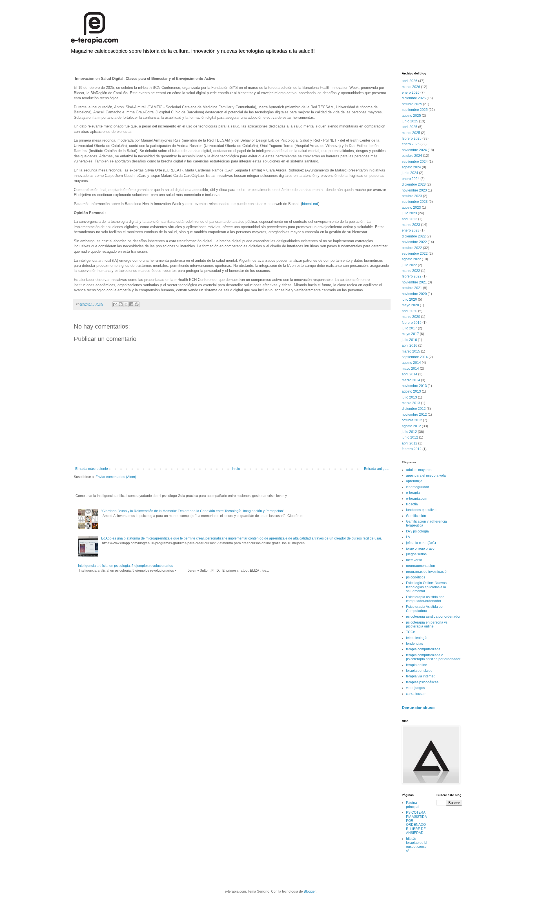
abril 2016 (409, 345)
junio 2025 (410, 121)
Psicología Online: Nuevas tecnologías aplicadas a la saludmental (426, 587)
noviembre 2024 (414, 150)
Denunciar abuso (418, 707)
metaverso (414, 560)
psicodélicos (415, 577)
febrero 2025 (412, 138)
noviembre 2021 (414, 282)
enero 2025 (411, 144)
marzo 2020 (411, 317)
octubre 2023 (412, 196)
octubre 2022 (412, 248)
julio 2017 (409, 328)
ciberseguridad (417, 487)
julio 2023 (409, 213)
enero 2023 (411, 230)
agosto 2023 (411, 208)
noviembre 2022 (414, 242)
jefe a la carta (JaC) (421, 543)
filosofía (412, 504)
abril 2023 (409, 219)
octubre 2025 (412, 104)
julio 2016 (409, 340)
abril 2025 (409, 127)
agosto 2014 (411, 363)
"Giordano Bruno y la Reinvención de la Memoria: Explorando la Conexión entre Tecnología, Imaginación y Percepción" (192, 511)
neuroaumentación (420, 566)
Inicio (236, 469)
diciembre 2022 (414, 236)
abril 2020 (409, 311)
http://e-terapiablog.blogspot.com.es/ (416, 845)
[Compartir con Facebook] (131, 304)
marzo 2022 (411, 271)
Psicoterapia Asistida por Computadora (425, 609)
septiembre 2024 (415, 162)
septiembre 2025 (415, 110)
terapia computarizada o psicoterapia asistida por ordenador (433, 657)
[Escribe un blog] (120, 304)
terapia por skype (419, 671)
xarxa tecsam (416, 694)
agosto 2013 (411, 391)
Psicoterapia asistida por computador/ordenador (425, 599)
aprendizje (414, 481)
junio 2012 (410, 437)
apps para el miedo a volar (426, 475)
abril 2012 (409, 443)
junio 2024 (410, 173)
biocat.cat (310, 204)
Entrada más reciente (91, 469)
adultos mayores (418, 470)
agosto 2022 (411, 259)
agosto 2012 (411, 426)
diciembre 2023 (414, 184)
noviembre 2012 (414, 415)
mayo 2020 (410, 305)
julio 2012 (409, 432)
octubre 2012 (412, 420)
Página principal (412, 805)
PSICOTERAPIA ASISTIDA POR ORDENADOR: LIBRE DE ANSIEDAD (416, 823)
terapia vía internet (420, 676)
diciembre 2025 (414, 98)
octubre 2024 (412, 156)
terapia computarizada (423, 649)
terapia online (416, 665)
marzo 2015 (411, 351)
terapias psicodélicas (422, 682)
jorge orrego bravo (420, 549)
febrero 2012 (412, 449)
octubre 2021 (412, 288)
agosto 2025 (411, 116)
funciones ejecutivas (421, 510)
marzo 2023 (411, 225)
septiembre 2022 (415, 254)
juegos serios (416, 554)
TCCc (410, 632)
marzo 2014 (411, 380)
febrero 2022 (412, 276)
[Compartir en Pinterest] (136, 304)
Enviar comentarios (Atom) (116, 477)
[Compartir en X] (126, 304)
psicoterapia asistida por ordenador (433, 616)
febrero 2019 (412, 323)
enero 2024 (411, 179)
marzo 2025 (411, 133)
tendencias (414, 644)
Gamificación (416, 516)
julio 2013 (409, 397)
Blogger (310, 891)
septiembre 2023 (415, 202)
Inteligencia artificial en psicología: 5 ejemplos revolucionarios (125, 566)
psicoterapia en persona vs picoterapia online (426, 624)
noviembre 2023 (414, 190)
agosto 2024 (411, 167)
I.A (408, 537)
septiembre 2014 (415, 357)
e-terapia (413, 493)
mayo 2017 (410, 334)
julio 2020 (409, 299)
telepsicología (416, 638)
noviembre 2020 (414, 294)
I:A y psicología (417, 531)
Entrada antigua (376, 469)
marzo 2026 (411, 87)
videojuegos (415, 688)
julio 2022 (409, 265)
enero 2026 (411, 92)
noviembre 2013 (414, 386)
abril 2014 (409, 374)
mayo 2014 (410, 369)
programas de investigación (427, 572)
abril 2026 (409, 81)
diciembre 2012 (414, 409)
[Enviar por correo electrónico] (115, 304)
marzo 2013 (411, 403)
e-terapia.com (416, 499)
